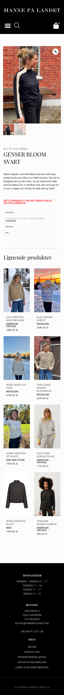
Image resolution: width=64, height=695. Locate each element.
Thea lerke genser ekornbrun (44, 387)
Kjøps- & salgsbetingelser (32, 667)
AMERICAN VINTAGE (12, 325)
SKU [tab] (7, 233)
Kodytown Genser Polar (45, 455)
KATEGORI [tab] (9, 212)
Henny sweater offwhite (16, 455)
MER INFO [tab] (9, 227)
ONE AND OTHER (15, 460)
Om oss (32, 646)
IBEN (8, 528)
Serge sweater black (15, 523)
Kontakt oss (32, 652)
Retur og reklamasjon (32, 662)
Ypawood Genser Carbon (46, 523)
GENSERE (10, 220)
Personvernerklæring (32, 657)
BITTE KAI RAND (16, 148)
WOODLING (43, 324)
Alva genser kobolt (44, 319)
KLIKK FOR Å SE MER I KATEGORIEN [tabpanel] (24, 219)
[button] (7, 26)
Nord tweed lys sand (16, 386)
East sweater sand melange (15, 319)
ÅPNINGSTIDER (32, 575)
